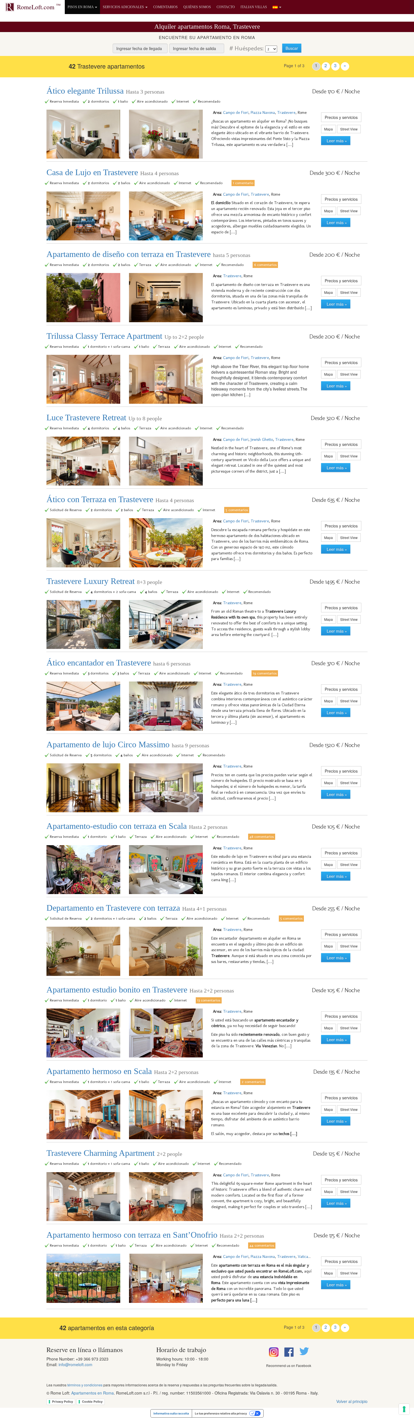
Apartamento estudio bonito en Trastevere (140, 989)
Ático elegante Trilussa (105, 90)
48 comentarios (262, 836)
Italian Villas (254, 7)
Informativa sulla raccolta (171, 1413)
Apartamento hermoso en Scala (122, 1071)
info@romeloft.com (75, 1364)
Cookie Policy (92, 1402)
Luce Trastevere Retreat (104, 417)
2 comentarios (253, 1081)
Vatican (304, 1256)
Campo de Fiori (235, 112)
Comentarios (165, 7)
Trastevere (286, 112)
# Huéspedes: (245, 48)
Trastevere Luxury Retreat (104, 581)
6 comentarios (265, 264)
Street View (349, 129)
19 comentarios (265, 673)
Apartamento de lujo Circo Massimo (127, 744)
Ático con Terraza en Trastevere (120, 499)
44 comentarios (262, 1245)
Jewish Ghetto (262, 439)
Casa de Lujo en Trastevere (112, 172)
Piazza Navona (263, 112)
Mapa (328, 129)
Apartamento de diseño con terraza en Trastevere (148, 254)
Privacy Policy (62, 1402)
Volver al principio (352, 1401)
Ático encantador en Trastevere (118, 662)
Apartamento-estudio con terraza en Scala (137, 826)
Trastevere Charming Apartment (114, 1153)
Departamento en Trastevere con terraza (136, 907)
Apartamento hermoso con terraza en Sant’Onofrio (155, 1234)
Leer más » (335, 140)
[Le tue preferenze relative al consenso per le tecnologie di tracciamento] (404, 1409)
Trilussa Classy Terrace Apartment (125, 335)
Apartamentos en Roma (92, 1393)
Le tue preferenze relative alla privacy (221, 1413)
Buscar (292, 48)
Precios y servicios (341, 117)
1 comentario (243, 183)
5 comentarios (237, 509)
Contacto (226, 7)
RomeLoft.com (39, 6)
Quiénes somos (197, 7)
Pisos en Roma (81, 7)
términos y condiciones (85, 1384)
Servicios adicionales (124, 7)
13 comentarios (208, 1000)
